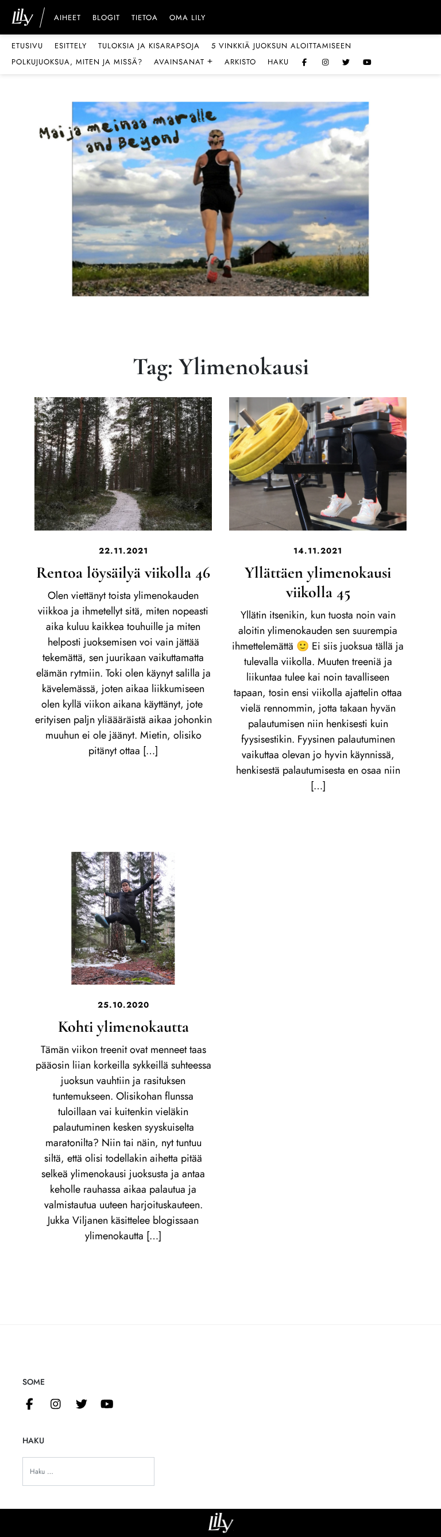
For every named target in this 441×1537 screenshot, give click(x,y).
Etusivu (27, 45)
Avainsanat (183, 61)
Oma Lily (187, 18)
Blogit (106, 18)
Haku (278, 61)
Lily (221, 1523)
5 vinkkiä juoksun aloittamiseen (281, 45)
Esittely (71, 45)
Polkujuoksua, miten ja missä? (76, 61)
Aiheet (67, 18)
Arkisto (240, 61)
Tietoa (144, 18)
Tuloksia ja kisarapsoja (149, 45)
